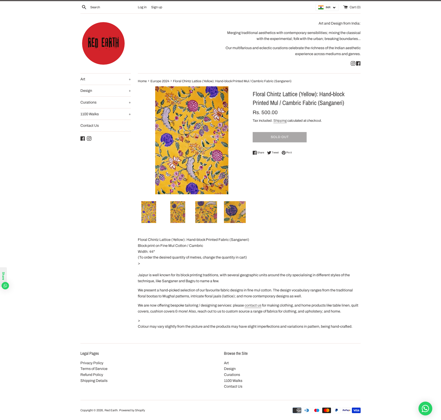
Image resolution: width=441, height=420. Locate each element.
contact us (253, 305)
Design (105, 91)
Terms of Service (93, 369)
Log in (142, 7)
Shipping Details (93, 381)
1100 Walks (105, 114)
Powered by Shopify (132, 410)
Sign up (156, 7)
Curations (105, 102)
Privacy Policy (91, 363)
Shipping (280, 120)
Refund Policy (91, 375)
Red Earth (111, 410)
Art (105, 79)
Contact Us (89, 125)
